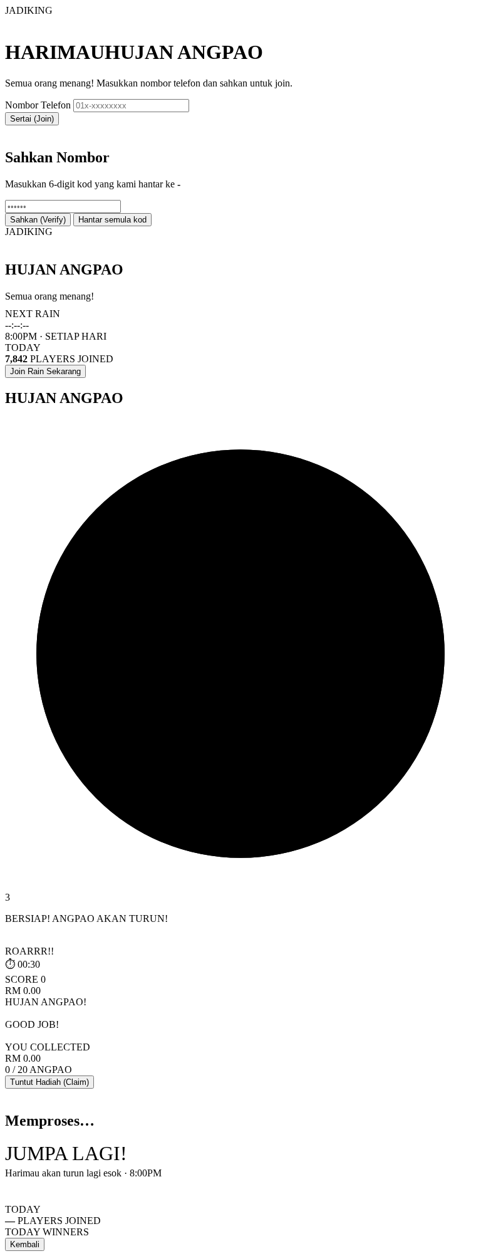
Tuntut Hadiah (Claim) (49, 1082)
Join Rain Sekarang (45, 371)
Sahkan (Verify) (38, 219)
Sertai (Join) (32, 118)
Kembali (24, 1244)
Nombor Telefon (38, 105)
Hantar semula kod (112, 219)
